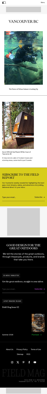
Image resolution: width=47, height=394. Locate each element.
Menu (43, 2)
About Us (9, 349)
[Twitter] (18, 362)
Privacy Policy (22, 349)
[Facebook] (29, 362)
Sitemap (20, 354)
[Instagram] (12, 362)
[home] (4, 2)
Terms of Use (36, 349)
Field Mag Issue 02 (10, 307)
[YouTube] (35, 362)
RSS (28, 354)
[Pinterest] (23, 362)
